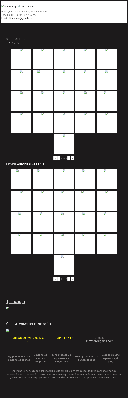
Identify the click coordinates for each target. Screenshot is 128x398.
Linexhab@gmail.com (21, 18)
